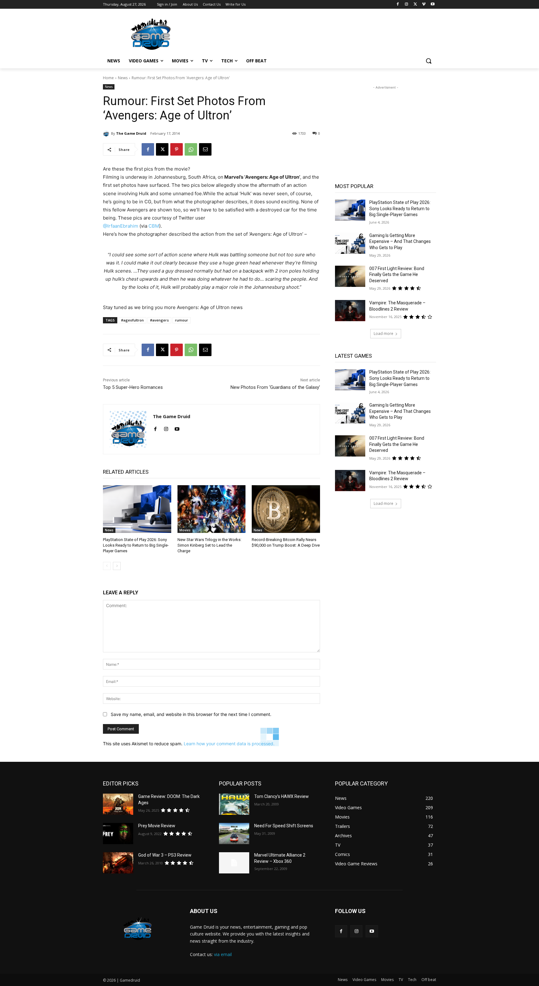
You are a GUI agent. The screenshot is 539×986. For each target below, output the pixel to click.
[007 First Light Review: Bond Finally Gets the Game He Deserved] (350, 276)
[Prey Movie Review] (118, 833)
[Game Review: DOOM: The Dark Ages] (118, 804)
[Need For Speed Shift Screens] (234, 833)
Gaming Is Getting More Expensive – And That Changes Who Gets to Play (400, 241)
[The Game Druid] (107, 133)
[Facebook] (397, 4)
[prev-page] (107, 566)
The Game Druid (131, 133)
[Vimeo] (423, 4)
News (123, 77)
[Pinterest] (176, 149)
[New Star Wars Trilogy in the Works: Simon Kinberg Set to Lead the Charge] (211, 509)
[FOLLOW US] (385, 920)
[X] (415, 4)
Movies (185, 530)
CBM (153, 226)
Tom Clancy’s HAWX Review (281, 796)
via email (223, 954)
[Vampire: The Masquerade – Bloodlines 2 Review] (350, 310)
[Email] (205, 149)
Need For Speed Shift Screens (283, 825)
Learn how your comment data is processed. (229, 743)
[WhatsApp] (191, 149)
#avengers (159, 320)
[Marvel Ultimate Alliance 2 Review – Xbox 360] (234, 862)
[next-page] (117, 566)
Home (108, 77)
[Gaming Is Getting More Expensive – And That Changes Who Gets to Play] (350, 243)
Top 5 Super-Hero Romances (133, 387)
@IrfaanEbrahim (120, 226)
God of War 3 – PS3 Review (165, 855)
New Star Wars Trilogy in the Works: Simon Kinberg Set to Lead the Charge (209, 545)
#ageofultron (132, 320)
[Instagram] (406, 4)
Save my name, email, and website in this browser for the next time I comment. (191, 714)
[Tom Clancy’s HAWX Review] (234, 804)
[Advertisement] (316, 33)
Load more (383, 333)
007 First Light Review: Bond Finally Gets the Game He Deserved (396, 274)
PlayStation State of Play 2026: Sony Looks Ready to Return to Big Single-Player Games (136, 545)
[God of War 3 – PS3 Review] (118, 862)
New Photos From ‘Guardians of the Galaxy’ (275, 387)
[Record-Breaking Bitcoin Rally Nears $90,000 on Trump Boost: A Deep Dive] (286, 509)
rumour (181, 320)
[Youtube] (432, 4)
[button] (428, 60)
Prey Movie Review (156, 825)
